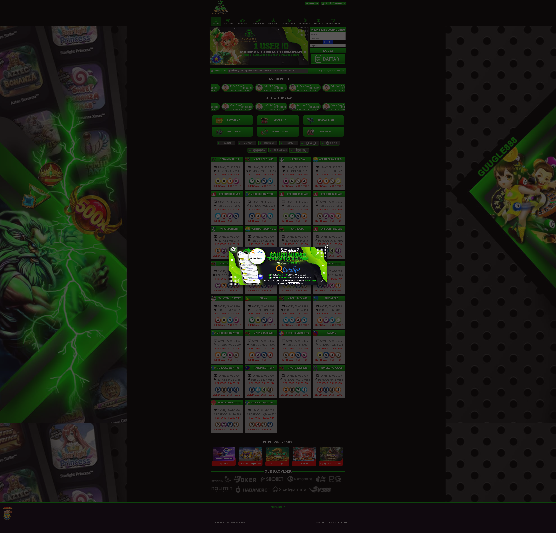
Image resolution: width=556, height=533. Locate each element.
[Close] (327, 247)
